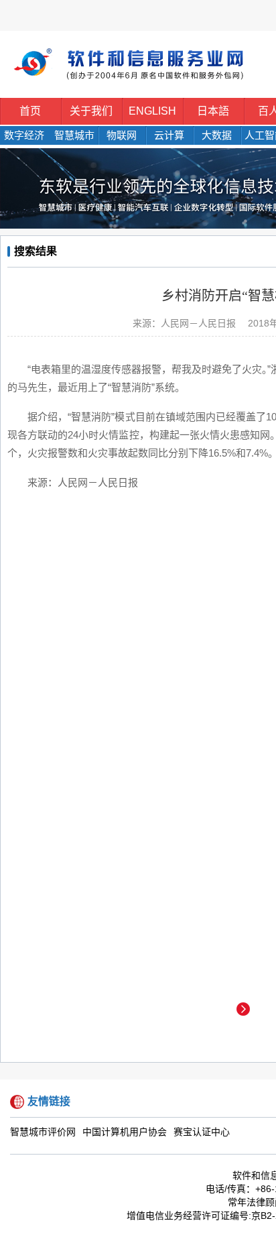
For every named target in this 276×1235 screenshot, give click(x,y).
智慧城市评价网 (43, 1132)
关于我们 (91, 111)
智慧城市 (74, 135)
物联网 (122, 135)
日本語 (213, 111)
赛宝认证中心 (202, 1132)
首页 (30, 111)
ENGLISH (152, 111)
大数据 (217, 135)
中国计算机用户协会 (124, 1132)
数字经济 (24, 135)
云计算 (169, 135)
